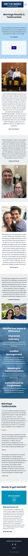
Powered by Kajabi (14, 552)
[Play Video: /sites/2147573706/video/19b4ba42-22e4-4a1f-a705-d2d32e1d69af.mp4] (14, 47)
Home (14, 548)
